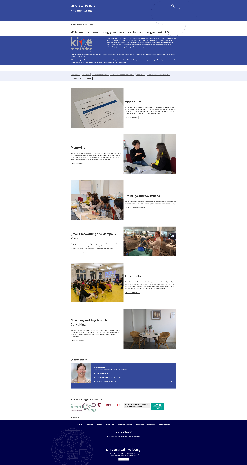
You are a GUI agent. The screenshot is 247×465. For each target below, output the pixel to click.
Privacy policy (110, 425)
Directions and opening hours (145, 425)
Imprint (99, 425)
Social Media (123, 459)
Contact (79, 425)
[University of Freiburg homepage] (83, 6)
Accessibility (89, 425)
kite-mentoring (81, 11)
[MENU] (178, 6)
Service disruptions (164, 425)
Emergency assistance (125, 425)
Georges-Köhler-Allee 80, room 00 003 (109, 377)
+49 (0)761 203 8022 (103, 373)
